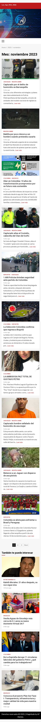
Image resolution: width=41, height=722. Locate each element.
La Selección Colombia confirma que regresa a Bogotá (20, 311)
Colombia (7, 178)
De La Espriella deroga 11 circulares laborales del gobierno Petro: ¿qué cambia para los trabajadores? (20, 642)
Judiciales (7, 81)
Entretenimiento (9, 579)
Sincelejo (15, 178)
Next (26, 545)
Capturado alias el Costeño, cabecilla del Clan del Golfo (20, 218)
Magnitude (30, 714)
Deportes (6, 274)
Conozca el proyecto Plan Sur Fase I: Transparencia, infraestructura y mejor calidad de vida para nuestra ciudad (20, 680)
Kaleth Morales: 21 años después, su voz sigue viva (20, 567)
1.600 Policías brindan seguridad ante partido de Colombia (20, 262)
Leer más (17, 103)
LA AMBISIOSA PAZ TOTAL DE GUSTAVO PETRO (20, 361)
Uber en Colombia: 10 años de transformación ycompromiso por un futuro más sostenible (20, 165)
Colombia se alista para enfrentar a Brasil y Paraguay (20, 504)
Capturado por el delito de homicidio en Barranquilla (20, 69)
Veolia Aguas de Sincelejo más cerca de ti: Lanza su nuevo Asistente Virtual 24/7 (20, 603)
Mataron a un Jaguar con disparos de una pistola (20, 457)
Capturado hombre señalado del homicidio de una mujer (20, 408)
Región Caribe (16, 81)
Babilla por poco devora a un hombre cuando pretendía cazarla (20, 119)
